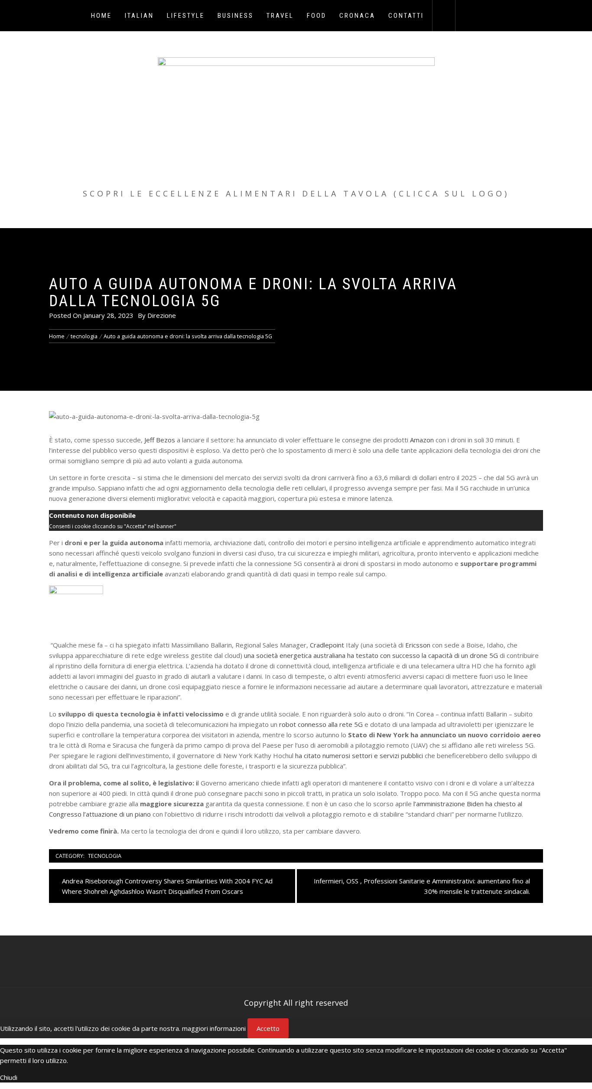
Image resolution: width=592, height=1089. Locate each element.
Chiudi (8, 1077)
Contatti (406, 16)
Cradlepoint (327, 645)
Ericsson (417, 645)
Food (316, 16)
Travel (280, 16)
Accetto (268, 1028)
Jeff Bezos (159, 439)
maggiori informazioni (214, 1028)
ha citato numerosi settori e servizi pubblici (359, 755)
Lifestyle (186, 16)
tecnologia (104, 856)
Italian (139, 16)
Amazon (422, 439)
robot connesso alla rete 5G (321, 724)
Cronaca (357, 16)
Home (101, 16)
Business (236, 16)
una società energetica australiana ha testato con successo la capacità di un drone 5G (371, 655)
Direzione (161, 315)
